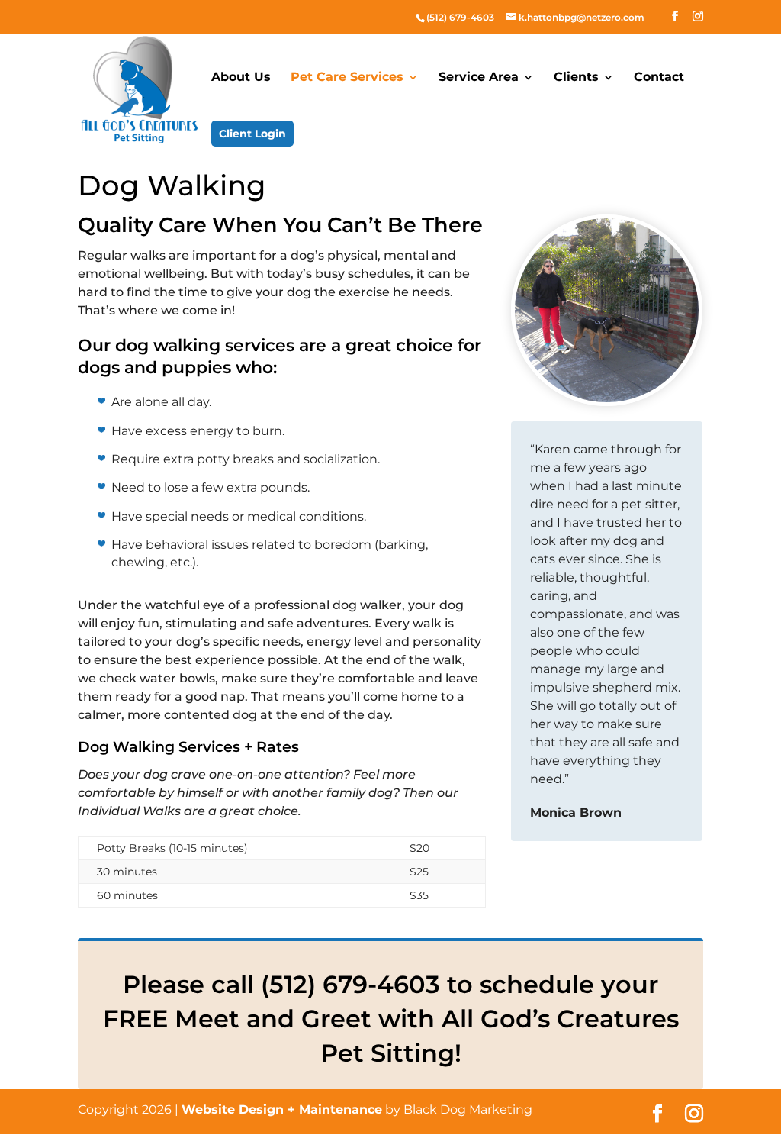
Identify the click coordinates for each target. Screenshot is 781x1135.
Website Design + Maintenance (282, 1109)
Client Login (252, 133)
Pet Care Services (347, 78)
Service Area (479, 78)
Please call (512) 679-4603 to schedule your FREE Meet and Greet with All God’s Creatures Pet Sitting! (391, 1018)
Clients (576, 78)
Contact (659, 78)
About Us (241, 78)
